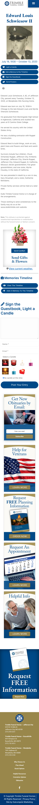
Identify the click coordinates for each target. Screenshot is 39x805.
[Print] (3, 88)
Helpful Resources (19, 774)
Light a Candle (11, 67)
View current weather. (21, 268)
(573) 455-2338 (10, 755)
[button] (33, 3)
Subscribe (19, 436)
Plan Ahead (20, 765)
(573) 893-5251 (10, 732)
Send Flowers (11, 82)
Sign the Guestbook (12, 77)
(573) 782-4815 (10, 743)
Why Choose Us (19, 762)
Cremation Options (19, 777)
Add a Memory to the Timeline (17, 72)
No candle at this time (13, 378)
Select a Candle (9, 357)
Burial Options (19, 769)
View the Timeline (15, 285)
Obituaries (19, 780)
